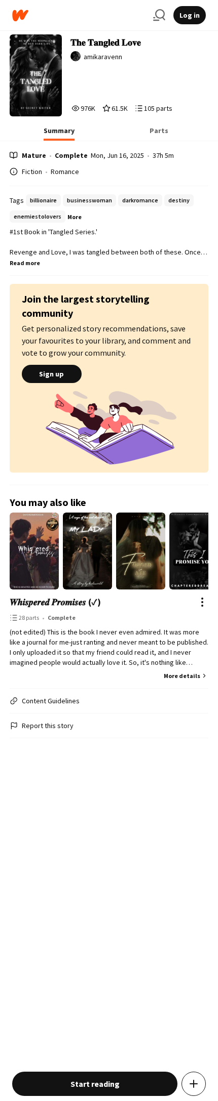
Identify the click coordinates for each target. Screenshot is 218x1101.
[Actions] (202, 602)
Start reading (95, 1084)
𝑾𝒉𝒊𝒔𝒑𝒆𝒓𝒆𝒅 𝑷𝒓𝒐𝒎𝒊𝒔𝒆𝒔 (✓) (55, 602)
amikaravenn (103, 56)
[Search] (159, 15)
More (74, 217)
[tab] (59, 133)
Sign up (51, 373)
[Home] (78, 15)
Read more (25, 263)
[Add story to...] (193, 1084)
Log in (189, 15)
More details (182, 676)
